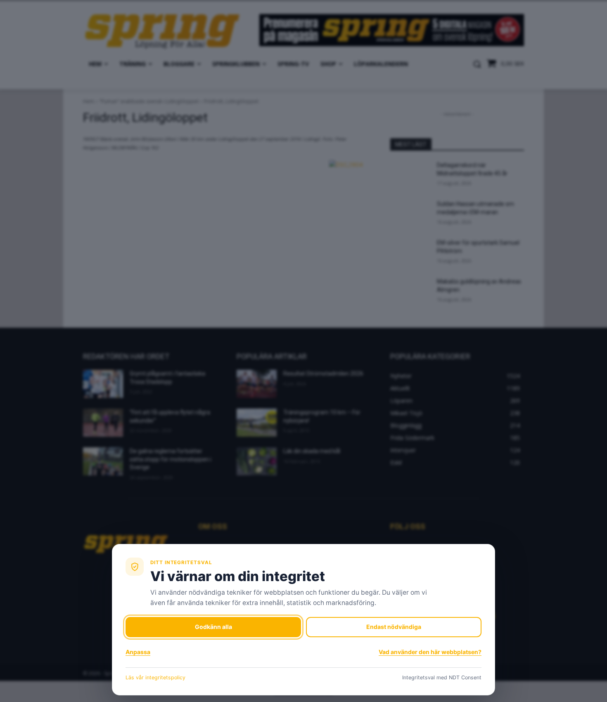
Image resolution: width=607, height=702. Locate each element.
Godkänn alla (213, 626)
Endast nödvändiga (393, 626)
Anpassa (138, 651)
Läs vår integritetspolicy (155, 677)
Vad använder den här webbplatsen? (430, 651)
